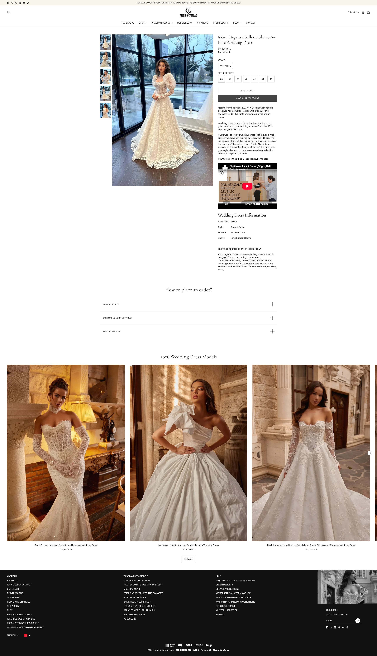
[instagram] (15, 2)
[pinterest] (20, 2)
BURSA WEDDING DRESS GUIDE (23, 623)
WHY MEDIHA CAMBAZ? (19, 584)
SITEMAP (220, 614)
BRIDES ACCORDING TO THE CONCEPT (143, 593)
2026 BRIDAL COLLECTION (137, 580)
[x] (12, 2)
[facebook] (8, 2)
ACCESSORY (130, 619)
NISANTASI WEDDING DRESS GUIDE (25, 627)
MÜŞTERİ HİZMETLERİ (227, 610)
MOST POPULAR (132, 589)
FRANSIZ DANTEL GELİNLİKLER (139, 606)
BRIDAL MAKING (15, 593)
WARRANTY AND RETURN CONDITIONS (235, 601)
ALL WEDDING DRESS (134, 614)
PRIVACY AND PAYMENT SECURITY (233, 597)
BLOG (10, 610)
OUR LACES (13, 589)
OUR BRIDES (13, 597)
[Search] (8, 12)
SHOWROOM (13, 606)
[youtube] (24, 2)
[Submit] (357, 620)
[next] (370, 453)
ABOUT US (12, 580)
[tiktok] (28, 2)
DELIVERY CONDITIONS (227, 589)
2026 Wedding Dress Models (188, 357)
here (220, 269)
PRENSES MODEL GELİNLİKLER (139, 610)
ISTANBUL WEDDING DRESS (21, 619)
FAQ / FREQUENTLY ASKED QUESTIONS (235, 580)
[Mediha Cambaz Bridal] (188, 12)
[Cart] (368, 12)
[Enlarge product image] (162, 110)
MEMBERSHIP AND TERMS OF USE (233, 593)
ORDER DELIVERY (224, 584)
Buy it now (247, 98)
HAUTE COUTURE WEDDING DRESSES (143, 584)
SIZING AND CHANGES (18, 601)
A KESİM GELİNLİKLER (135, 597)
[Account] (363, 12)
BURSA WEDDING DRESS (19, 614)
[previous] (7, 457)
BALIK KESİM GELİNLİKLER (137, 601)
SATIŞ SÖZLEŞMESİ (225, 606)
